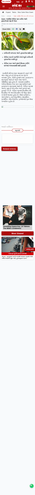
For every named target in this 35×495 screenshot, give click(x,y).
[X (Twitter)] (20, 29)
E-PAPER (7, 1)
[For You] (22, 1)
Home (3, 16)
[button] (26, 1)
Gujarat (8, 12)
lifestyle (9, 16)
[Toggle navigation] (3, 6)
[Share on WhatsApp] (32, 486)
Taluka (14, 12)
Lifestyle (3, 24)
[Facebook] (17, 29)
